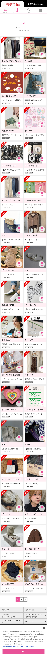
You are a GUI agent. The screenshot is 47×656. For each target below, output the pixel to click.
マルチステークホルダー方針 (11, 621)
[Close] (44, 628)
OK (23, 651)
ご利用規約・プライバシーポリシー (9, 615)
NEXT (42, 599)
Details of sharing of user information (18, 646)
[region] (23, 640)
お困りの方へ (6, 610)
